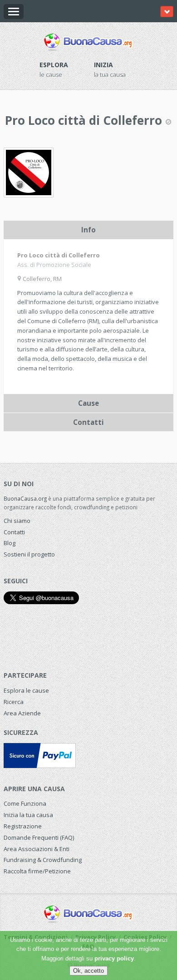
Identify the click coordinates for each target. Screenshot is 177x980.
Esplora (53, 64)
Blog (9, 543)
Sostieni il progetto (29, 554)
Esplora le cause (26, 690)
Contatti (14, 532)
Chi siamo (17, 521)
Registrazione (23, 826)
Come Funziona (25, 803)
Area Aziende (22, 713)
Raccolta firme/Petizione (37, 871)
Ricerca (14, 702)
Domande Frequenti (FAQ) (39, 837)
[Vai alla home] (88, 40)
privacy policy (114, 958)
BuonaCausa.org (25, 498)
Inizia (103, 64)
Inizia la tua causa (28, 815)
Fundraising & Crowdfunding (43, 860)
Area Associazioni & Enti (36, 849)
